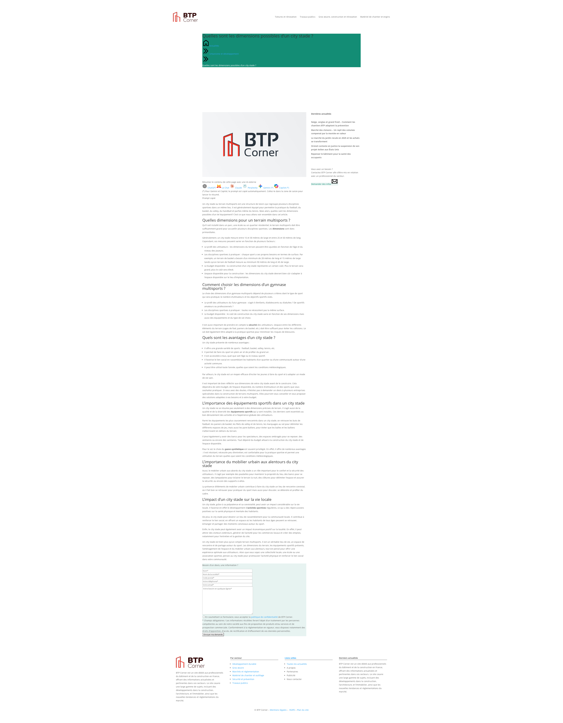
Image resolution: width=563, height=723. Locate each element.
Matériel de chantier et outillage (248, 675)
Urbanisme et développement (224, 53)
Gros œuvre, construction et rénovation (338, 16)
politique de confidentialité (264, 617)
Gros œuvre (238, 667)
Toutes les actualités (297, 664)
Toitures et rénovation (286, 16)
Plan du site (303, 710)
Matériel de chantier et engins (375, 16)
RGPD (292, 710)
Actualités (214, 45)
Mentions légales (278, 710)
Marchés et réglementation (245, 671)
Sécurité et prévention (243, 679)
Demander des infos (321, 184)
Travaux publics (307, 16)
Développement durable (244, 664)
